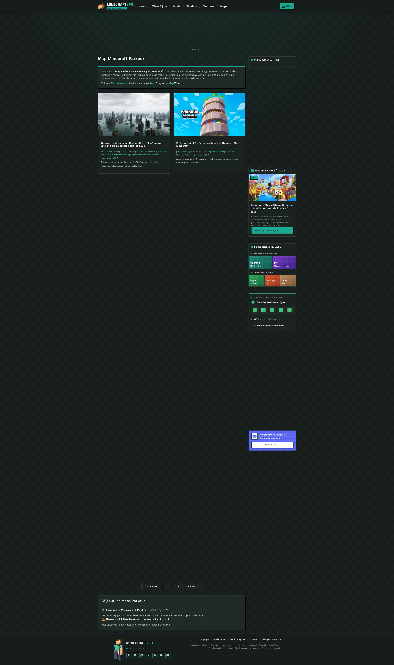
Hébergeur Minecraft (271, 639)
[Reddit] (141, 655)
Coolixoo (107, 319)
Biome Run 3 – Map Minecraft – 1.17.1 (124, 465)
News (142, 6)
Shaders (191, 6)
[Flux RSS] (154, 655)
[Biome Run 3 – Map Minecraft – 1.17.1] (134, 437)
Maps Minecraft (107, 158)
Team (213, 319)
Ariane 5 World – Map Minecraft (196, 469)
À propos (205, 639)
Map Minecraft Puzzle (117, 154)
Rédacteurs (219, 639)
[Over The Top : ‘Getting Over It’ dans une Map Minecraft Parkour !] (209, 197)
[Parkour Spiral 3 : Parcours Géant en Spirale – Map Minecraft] (209, 114)
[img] (255, 310)
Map (157, 83)
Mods (176, 6)
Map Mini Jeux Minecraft (118, 475)
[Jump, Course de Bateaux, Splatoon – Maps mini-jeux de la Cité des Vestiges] (209, 279)
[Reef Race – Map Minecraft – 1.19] (209, 361)
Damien (182, 316)
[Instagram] (148, 655)
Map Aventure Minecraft (143, 151)
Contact (253, 639)
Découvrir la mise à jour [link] (272, 230)
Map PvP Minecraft (199, 237)
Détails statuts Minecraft (270, 325)
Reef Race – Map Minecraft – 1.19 (196, 389)
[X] (128, 655)
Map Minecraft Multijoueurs (135, 319)
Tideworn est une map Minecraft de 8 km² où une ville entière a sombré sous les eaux (131, 144)
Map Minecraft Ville (155, 154)
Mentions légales (237, 639)
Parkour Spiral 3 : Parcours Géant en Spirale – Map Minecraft (207, 144)
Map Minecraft (119, 83)
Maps (223, 6)
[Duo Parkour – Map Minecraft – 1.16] (134, 517)
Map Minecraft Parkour (121, 240)
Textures (208, 6)
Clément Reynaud (111, 151)
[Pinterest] (135, 655)
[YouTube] (161, 655)
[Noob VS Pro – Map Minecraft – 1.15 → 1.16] (209, 523)
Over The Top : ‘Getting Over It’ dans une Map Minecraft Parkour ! (204, 227)
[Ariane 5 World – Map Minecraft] (209, 440)
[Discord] (167, 655)
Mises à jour (159, 6)
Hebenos (107, 395)
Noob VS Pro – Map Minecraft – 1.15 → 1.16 (202, 551)
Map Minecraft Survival (136, 154)
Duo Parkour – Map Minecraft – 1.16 (123, 545)
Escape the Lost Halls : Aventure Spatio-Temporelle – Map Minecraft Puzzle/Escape (134, 230)
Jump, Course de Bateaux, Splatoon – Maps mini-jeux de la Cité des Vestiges (207, 309)
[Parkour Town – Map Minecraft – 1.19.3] (134, 285)
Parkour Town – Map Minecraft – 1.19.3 (125, 313)
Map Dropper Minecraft (217, 475)
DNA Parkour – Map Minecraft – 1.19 (123, 389)
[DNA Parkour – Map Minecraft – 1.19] (134, 361)
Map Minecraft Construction (212, 395)
